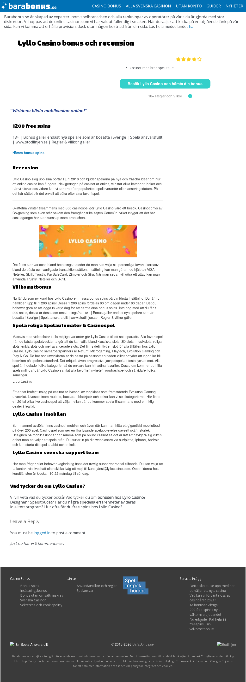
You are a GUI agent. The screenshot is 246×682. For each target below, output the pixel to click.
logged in (42, 532)
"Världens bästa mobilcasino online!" (48, 110)
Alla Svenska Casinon (148, 6)
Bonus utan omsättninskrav (41, 595)
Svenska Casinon (33, 600)
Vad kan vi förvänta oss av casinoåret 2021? (210, 597)
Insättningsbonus (33, 590)
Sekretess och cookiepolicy (41, 605)
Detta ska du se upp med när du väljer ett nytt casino (212, 588)
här (192, 26)
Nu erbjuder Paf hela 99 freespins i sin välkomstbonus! (208, 624)
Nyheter (234, 6)
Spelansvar (85, 590)
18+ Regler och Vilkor (165, 95)
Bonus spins (29, 585)
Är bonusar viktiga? (204, 605)
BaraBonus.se (143, 644)
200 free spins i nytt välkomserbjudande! (205, 612)
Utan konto (189, 6)
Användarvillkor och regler (97, 585)
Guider (214, 6)
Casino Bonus (106, 6)
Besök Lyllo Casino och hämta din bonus (165, 83)
